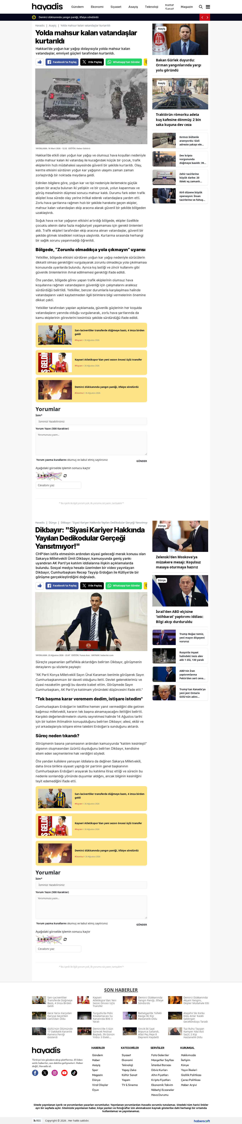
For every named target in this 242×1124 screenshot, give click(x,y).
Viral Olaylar (100, 1085)
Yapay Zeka (129, 1070)
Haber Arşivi (189, 1085)
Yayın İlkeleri (189, 1070)
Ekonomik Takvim (162, 1085)
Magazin (97, 1075)
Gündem (97, 1055)
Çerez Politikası (191, 1080)
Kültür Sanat (129, 1075)
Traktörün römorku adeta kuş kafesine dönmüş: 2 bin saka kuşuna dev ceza (178, 119)
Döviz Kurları (159, 1070)
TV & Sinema (130, 1085)
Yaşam (126, 1080)
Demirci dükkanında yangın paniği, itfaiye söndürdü (67, 17)
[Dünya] (180, 536)
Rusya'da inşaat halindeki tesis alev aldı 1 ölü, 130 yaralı (191, 656)
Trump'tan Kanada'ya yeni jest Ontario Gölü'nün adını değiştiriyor (192, 693)
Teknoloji (127, 1065)
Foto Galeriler (160, 1055)
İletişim (185, 1060)
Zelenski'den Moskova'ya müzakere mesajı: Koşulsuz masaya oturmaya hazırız (178, 562)
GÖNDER (141, 461)
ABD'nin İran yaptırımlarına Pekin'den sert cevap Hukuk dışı (192, 674)
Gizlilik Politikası (191, 1075)
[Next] (207, 17)
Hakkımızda (188, 1055)
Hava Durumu (159, 1095)
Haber (96, 1060)
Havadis (40, 25)
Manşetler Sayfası (162, 1060)
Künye (185, 1065)
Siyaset (126, 1055)
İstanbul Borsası (161, 1065)
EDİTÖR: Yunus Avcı (80, 655)
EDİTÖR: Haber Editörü (79, 148)
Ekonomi (127, 1060)
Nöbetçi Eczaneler (162, 1090)
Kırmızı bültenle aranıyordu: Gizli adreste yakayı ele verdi (190, 140)
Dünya (53, 522)
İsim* (39, 415)
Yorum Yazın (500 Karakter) (52, 428)
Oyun (95, 1090)
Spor (95, 1070)
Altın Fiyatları (159, 1075)
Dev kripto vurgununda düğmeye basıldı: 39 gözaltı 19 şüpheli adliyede (191, 159)
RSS (38, 1120)
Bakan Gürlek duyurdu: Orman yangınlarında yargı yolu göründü (178, 65)
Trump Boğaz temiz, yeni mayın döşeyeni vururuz (192, 637)
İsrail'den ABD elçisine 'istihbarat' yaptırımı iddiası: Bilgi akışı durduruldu (179, 616)
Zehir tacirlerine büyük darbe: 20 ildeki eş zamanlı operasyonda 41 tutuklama (189, 177)
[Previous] (202, 17)
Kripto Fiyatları (161, 1080)
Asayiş (52, 25)
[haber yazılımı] (202, 1120)
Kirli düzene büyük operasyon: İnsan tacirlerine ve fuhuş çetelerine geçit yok (191, 196)
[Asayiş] (180, 39)
